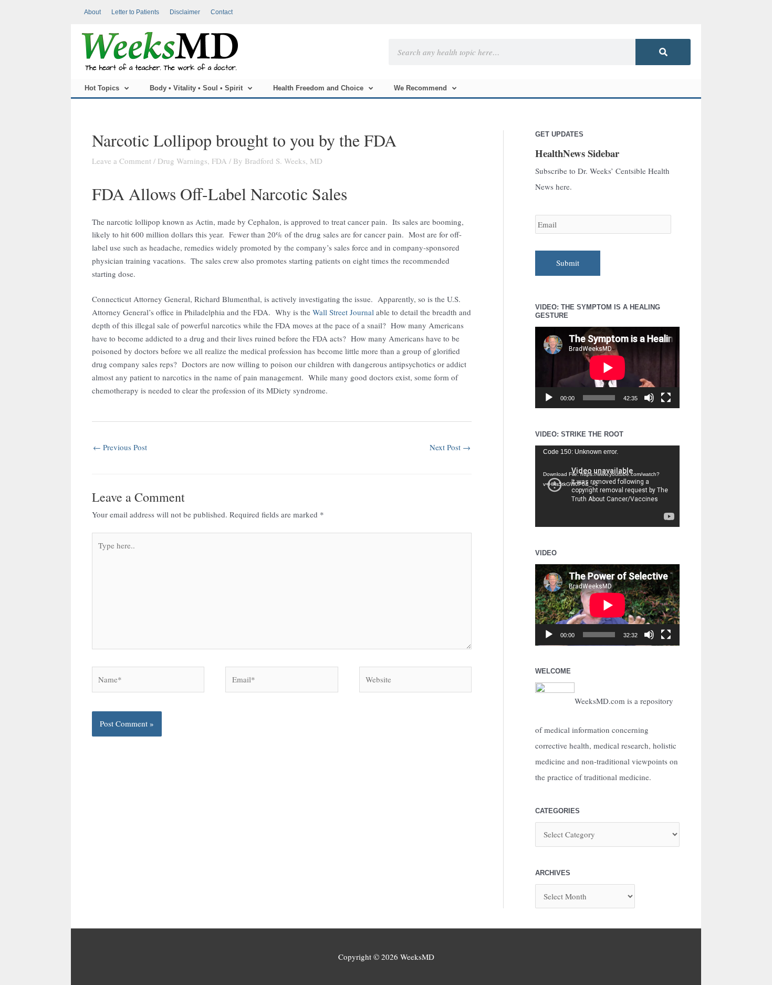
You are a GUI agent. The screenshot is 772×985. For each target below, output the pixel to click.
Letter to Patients (135, 12)
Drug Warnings (182, 160)
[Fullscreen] (666, 397)
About (92, 12)
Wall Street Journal (343, 312)
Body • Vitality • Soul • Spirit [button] (196, 88)
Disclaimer (185, 12)
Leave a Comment (121, 160)
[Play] (549, 397)
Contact (222, 12)
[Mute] (649, 397)
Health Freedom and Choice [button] (318, 88)
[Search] (663, 52)
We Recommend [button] (420, 88)
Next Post (450, 447)
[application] (607, 367)
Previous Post (120, 447)
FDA (219, 160)
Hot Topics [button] (102, 88)
